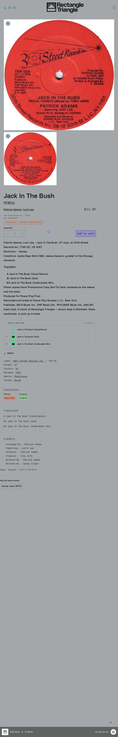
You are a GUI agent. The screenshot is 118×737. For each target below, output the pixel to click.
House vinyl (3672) (12, 486)
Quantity (8, 228)
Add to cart (85, 233)
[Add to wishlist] (49, 232)
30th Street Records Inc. (29, 361)
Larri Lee (28, 209)
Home (3, 470)
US (17, 368)
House (17, 380)
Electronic (21, 376)
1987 (18, 372)
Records (12, 470)
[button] (5, 7)
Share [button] (10, 353)
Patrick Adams (13, 209)
